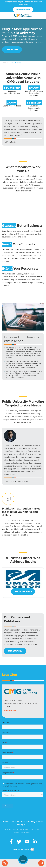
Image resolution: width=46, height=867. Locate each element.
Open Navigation (23, 859)
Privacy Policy (23, 824)
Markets (15, 821)
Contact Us (41, 863)
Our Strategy (15, 651)
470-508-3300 (10, 710)
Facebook (11, 842)
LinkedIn (35, 842)
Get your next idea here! (23, 10)
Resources (25, 821)
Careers (39, 821)
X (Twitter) (19, 842)
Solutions (7, 821)
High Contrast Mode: (20, 849)
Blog (33, 821)
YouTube (27, 842)
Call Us (5, 863)
